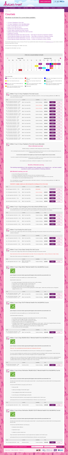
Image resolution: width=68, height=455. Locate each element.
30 (9, 72)
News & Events (37, 7)
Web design (54, 453)
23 (47, 68)
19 (58, 66)
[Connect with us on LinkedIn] (62, 450)
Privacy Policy (7, 450)
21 (40, 68)
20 (36, 68)
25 (16, 70)
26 (58, 68)
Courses (19, 7)
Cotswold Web (60, 453)
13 (36, 66)
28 (27, 70)
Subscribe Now (59, 446)
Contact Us (21, 450)
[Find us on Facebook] (59, 450)
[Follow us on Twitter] (60, 450)
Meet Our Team (46, 7)
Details (58, 102)
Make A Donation (45, 1)
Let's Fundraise (60, 7)
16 (47, 66)
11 (55, 64)
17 (51, 66)
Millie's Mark (26, 7)
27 (36, 70)
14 (40, 66)
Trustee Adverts (12, 7)
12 (58, 64)
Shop (31, 7)
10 (51, 64)
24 (12, 70)
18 (55, 66)
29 (31, 70)
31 (12, 72)
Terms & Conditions (14, 450)
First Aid (53, 7)
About (6, 7)
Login (52, 102)
